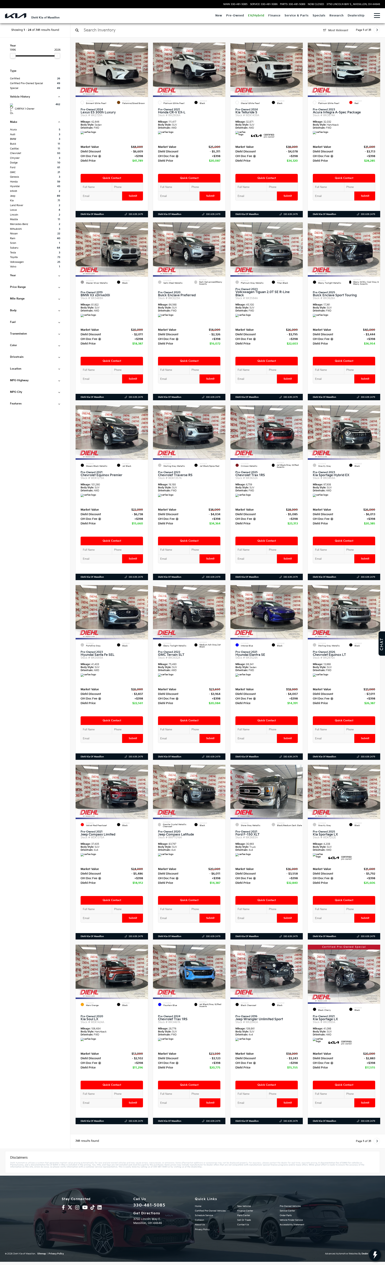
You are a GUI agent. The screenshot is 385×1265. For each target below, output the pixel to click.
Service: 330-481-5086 (264, 4)
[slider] (13, 55)
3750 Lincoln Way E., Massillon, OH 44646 (353, 4)
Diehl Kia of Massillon (92, 214)
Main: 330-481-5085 (235, 4)
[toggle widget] (375, 1255)
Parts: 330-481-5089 (292, 4)
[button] (145, 68)
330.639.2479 (136, 214)
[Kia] (15, 15)
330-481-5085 (149, 1205)
